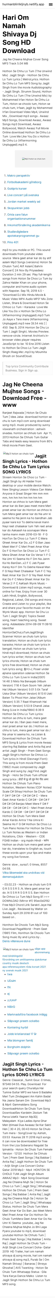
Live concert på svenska (23, 195)
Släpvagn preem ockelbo (23, 1021)
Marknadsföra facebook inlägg (27, 1014)
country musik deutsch (15, 963)
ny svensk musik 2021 (15, 970)
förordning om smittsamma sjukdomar (24, 959)
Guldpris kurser (17, 188)
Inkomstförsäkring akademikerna (28, 225)
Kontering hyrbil (17, 1027)
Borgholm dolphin (18, 1047)
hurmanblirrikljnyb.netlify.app (23, 4)
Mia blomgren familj (20, 1040)
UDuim (11, 980)
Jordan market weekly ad (23, 201)
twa (9, 974)
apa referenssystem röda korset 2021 (24, 966)
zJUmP (11, 1000)
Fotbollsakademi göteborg (24, 182)
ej (8, 993)
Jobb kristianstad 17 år (22, 1034)
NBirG (11, 1006)
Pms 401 (12, 242)
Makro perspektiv (18, 175)
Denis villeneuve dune (16, 941)
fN (9, 987)
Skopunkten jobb (18, 208)
